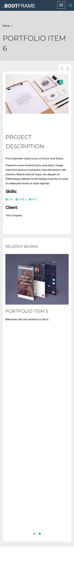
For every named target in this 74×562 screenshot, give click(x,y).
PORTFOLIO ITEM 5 (26, 311)
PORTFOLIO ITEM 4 (26, 381)
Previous (60, 77)
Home (6, 25)
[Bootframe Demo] (27, 5)
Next (66, 77)
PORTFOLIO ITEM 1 (26, 521)
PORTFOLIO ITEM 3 (26, 451)
